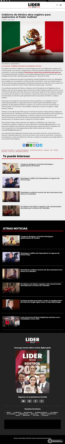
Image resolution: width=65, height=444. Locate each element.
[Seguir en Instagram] (29, 401)
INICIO (23, 66)
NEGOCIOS (34, 414)
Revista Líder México (12, 64)
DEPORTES (26, 415)
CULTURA (36, 415)
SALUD (17, 415)
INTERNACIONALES (41, 412)
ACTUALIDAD (6, 66)
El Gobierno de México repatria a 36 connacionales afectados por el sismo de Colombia (40, 207)
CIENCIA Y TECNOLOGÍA (48, 414)
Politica (38, 66)
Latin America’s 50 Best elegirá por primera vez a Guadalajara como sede (40, 318)
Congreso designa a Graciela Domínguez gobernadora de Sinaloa (36, 165)
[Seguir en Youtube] (23, 401)
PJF (51, 150)
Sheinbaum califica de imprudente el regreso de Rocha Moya (39, 179)
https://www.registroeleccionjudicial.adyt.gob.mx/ (42, 72)
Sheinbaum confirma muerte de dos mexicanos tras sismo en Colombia (41, 193)
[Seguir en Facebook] (35, 401)
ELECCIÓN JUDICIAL (36, 150)
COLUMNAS (54, 412)
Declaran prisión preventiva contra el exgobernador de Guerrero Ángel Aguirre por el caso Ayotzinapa (41, 301)
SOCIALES (45, 415)
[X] (27, 145)
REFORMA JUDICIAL (22, 151)
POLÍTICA (12, 151)
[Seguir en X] (41, 401)
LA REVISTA (17, 412)
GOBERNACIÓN (16, 66)
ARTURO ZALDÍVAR (8, 150)
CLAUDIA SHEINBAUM (22, 150)
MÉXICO (46, 150)
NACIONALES (30, 66)
